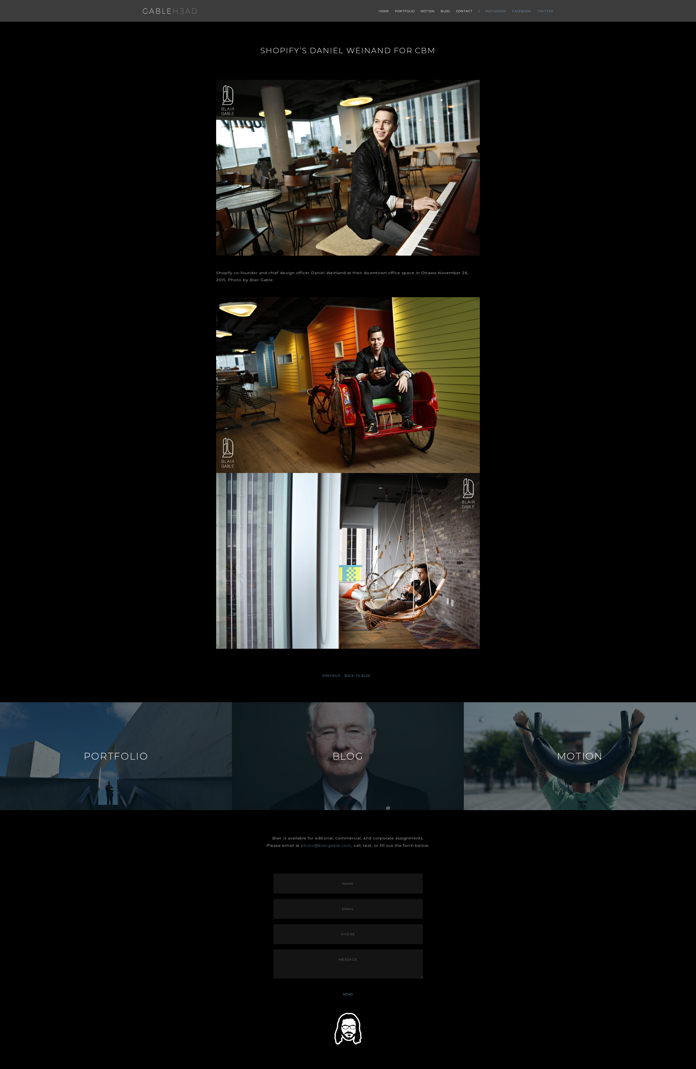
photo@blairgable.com (326, 845)
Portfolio (405, 11)
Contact (464, 11)
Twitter (545, 11)
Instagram (495, 11)
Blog (445, 11)
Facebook (522, 11)
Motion (428, 11)
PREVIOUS (331, 676)
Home (384, 11)
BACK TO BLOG (357, 676)
